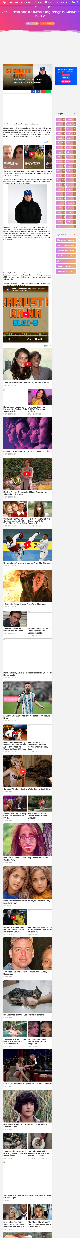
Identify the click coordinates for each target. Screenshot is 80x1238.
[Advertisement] (40, 47)
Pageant (59, 185)
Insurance (60, 166)
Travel (69, 208)
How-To (54, 7)
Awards (69, 120)
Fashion (59, 147)
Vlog (58, 226)
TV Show (70, 217)
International (70, 166)
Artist (58, 120)
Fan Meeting (70, 143)
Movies (59, 175)
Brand (59, 129)
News (40, 2)
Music (69, 175)
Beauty (69, 124)
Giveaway (70, 157)
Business (70, 129)
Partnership (70, 185)
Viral (68, 222)
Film (68, 152)
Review (59, 194)
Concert (70, 133)
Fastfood (70, 147)
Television (70, 203)
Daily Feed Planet (18, 2)
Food (58, 157)
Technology (60, 203)
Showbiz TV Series (60, 198)
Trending (59, 212)
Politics (69, 189)
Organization (70, 180)
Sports (69, 198)
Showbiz (41, 7)
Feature (59, 152)
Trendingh (70, 212)
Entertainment (59, 143)
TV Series (59, 217)
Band (58, 124)
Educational (70, 138)
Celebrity (59, 133)
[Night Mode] (73, 2)
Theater (59, 208)
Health (51, 2)
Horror (69, 161)
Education (60, 138)
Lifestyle (63, 2)
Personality (60, 189)
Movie (69, 171)
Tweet (59, 222)
